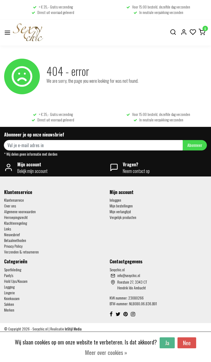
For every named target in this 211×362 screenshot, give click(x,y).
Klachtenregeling (15, 223)
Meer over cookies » (106, 352)
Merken (9, 310)
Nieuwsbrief (12, 234)
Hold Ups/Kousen (15, 281)
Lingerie (9, 292)
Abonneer (194, 145)
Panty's (8, 275)
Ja (167, 343)
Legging (9, 287)
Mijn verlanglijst (120, 211)
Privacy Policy (13, 246)
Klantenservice (14, 200)
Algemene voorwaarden (20, 211)
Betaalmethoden (15, 240)
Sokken (9, 304)
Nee (187, 343)
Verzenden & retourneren (21, 252)
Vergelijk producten (123, 217)
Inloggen (115, 200)
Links (7, 229)
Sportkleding (12, 269)
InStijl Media (73, 329)
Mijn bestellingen (121, 206)
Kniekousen (12, 298)
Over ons (10, 206)
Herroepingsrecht (16, 217)
